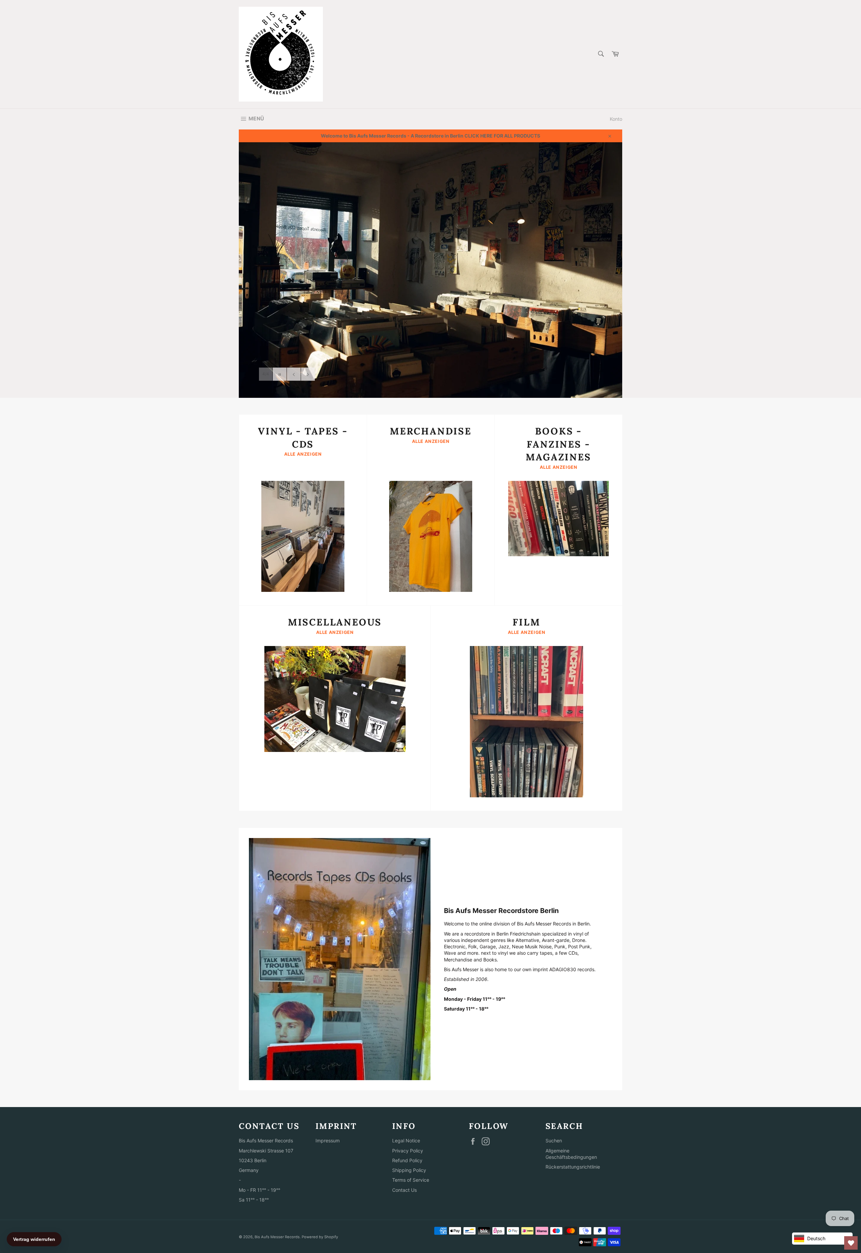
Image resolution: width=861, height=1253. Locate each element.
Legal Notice (406, 1140)
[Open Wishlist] (851, 1243)
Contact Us (404, 1190)
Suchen (554, 1140)
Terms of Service (410, 1180)
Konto (616, 119)
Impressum (327, 1140)
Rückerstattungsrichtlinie (573, 1167)
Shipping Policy (409, 1170)
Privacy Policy (407, 1150)
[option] (430, 270)
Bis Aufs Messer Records (277, 1237)
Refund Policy (407, 1160)
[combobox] (600, 54)
